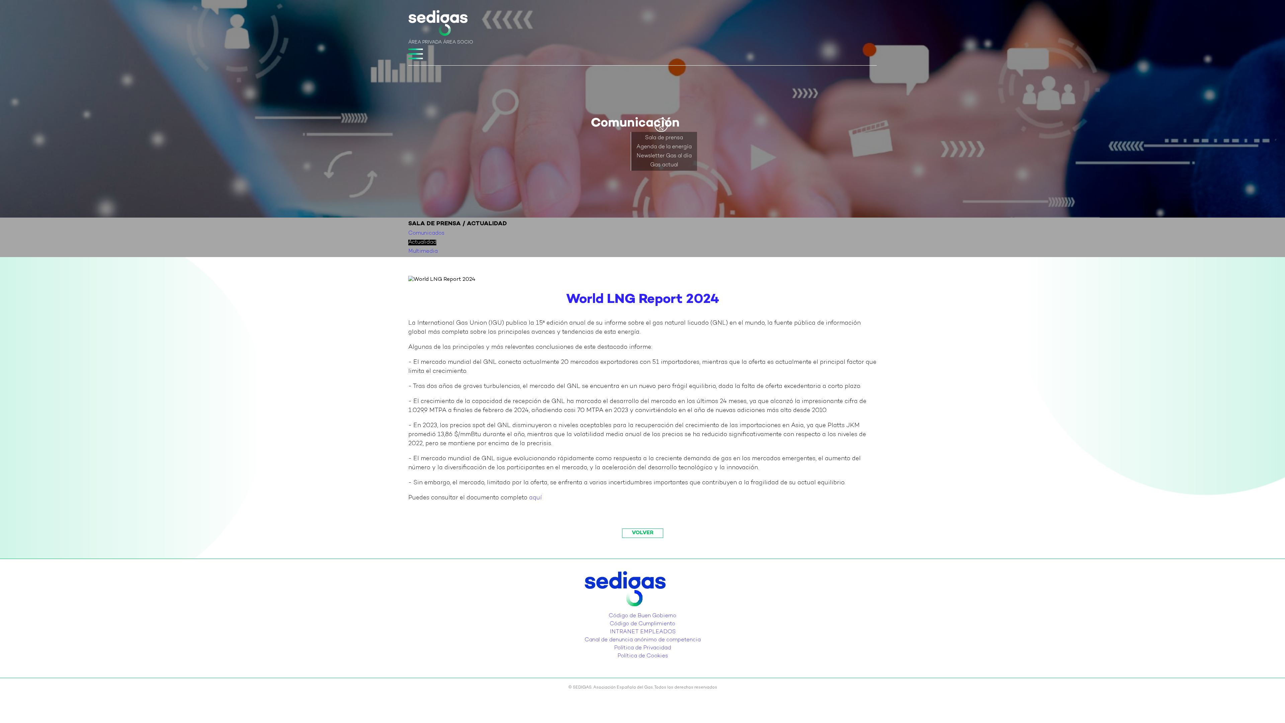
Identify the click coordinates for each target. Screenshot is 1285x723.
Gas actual (664, 165)
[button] (661, 125)
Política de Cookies (642, 656)
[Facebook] (648, 611)
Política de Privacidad (642, 648)
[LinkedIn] (640, 611)
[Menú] (415, 54)
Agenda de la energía (664, 147)
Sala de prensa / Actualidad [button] (457, 224)
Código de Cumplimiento (642, 624)
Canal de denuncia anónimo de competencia (643, 640)
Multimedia (423, 251)
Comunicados (426, 233)
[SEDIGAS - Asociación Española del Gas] (437, 24)
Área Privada (425, 42)
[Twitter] (636, 611)
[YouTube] (644, 611)
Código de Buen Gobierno (642, 616)
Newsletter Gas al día (664, 156)
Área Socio (458, 42)
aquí (535, 498)
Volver (643, 533)
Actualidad (422, 242)
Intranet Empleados (643, 632)
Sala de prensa (664, 138)
